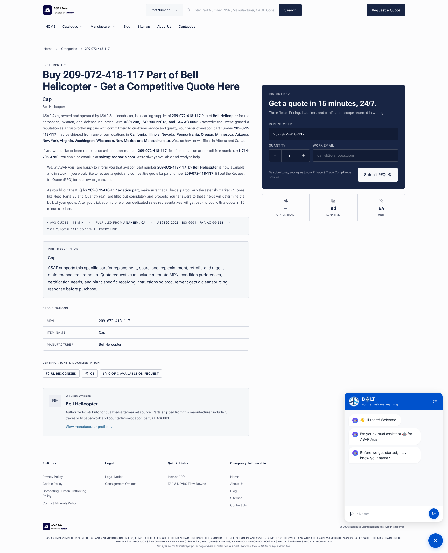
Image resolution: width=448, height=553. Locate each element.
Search (290, 10)
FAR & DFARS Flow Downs (187, 484)
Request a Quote (386, 10)
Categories (69, 49)
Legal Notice (114, 477)
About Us (164, 26)
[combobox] (231, 10)
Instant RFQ (176, 477)
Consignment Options (120, 484)
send (433, 514)
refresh (434, 401)
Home (48, 49)
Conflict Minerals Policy (60, 503)
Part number (280, 124)
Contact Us (187, 26)
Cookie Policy (52, 484)
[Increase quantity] (303, 156)
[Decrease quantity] (275, 156)
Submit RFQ (375, 174)
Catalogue (70, 26)
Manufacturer (100, 26)
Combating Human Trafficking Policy (64, 493)
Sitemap (144, 26)
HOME (50, 26)
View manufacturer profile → (89, 427)
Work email (323, 145)
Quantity (277, 145)
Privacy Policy (53, 477)
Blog (126, 26)
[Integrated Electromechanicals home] (58, 10)
